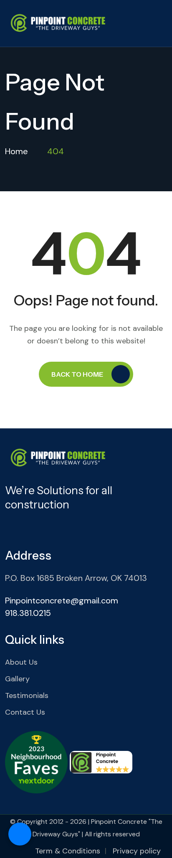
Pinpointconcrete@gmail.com (61, 600)
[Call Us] (19, 834)
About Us (21, 662)
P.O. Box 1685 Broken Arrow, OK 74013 (76, 578)
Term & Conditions (67, 851)
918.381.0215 (28, 613)
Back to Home (77, 374)
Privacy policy (137, 851)
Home (16, 151)
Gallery (17, 679)
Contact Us (25, 712)
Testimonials (26, 695)
